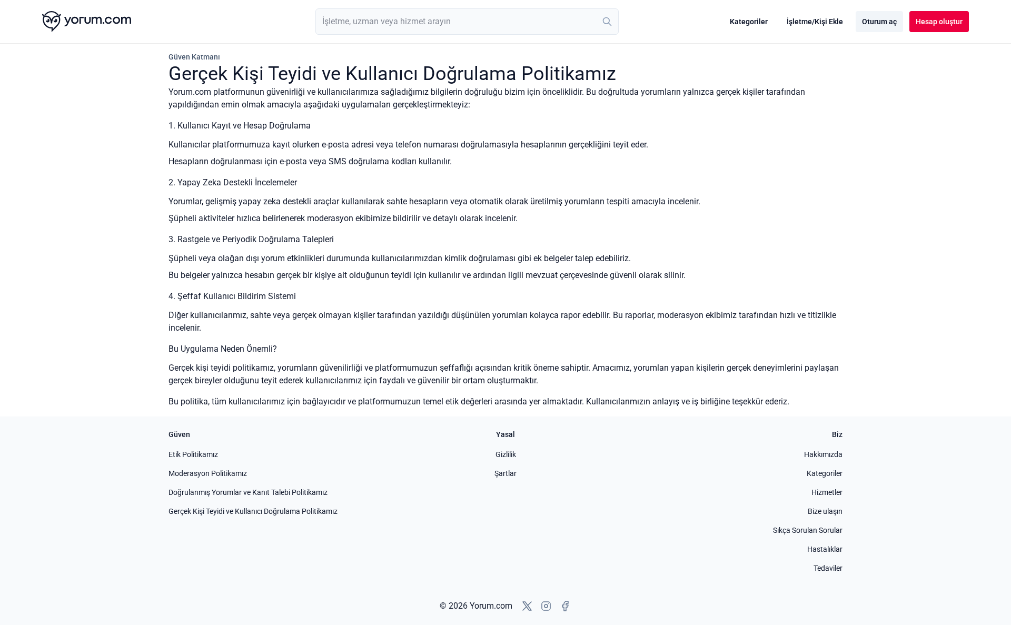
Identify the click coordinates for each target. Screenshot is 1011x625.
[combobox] (467, 21)
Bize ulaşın (825, 511)
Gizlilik (505, 454)
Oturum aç (879, 21)
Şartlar (505, 473)
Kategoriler (749, 21)
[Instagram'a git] (546, 606)
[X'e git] (527, 606)
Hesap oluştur (939, 21)
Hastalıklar (825, 549)
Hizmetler (827, 492)
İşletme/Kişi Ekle (815, 21)
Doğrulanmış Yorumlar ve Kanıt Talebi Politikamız (248, 492)
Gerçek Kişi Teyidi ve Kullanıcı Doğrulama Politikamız (253, 511)
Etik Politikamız (193, 454)
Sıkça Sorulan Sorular (808, 530)
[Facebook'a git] (565, 606)
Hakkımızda (823, 454)
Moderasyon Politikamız (207, 473)
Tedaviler (828, 568)
